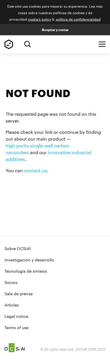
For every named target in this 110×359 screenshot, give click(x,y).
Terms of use (16, 327)
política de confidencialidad (78, 18)
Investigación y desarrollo (29, 259)
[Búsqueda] (27, 44)
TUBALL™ (9, 44)
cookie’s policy (39, 18)
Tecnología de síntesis (26, 271)
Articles (12, 304)
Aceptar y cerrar (55, 30)
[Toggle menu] (102, 44)
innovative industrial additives (48, 155)
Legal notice (16, 316)
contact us (35, 169)
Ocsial (15, 347)
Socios (11, 282)
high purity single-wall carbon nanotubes (37, 148)
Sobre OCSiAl (18, 248)
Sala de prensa (19, 293)
